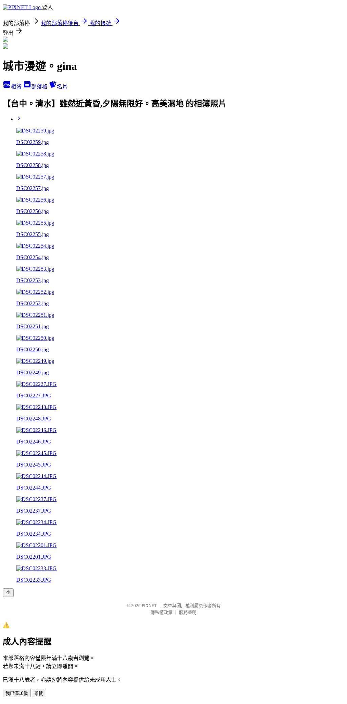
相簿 (17, 86)
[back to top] (8, 592)
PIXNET (149, 605)
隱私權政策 (161, 612)
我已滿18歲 (16, 693)
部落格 (40, 86)
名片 (62, 86)
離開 (39, 693)
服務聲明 (188, 612)
